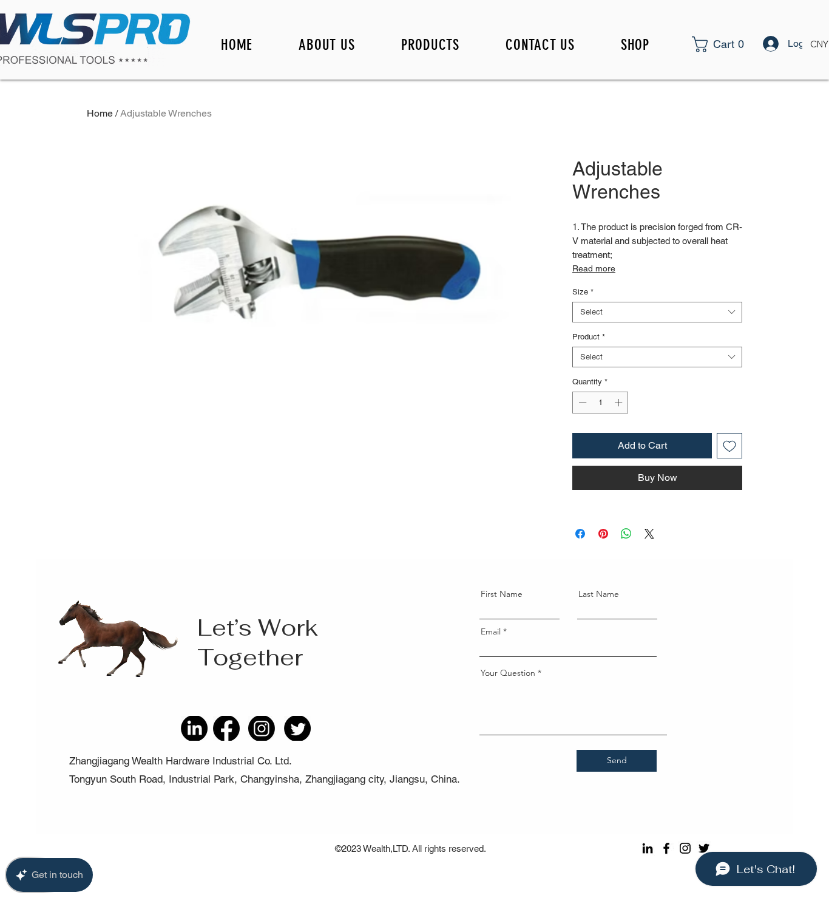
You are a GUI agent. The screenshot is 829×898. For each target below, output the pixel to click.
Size (583, 291)
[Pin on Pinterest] (603, 533)
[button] (734, 44)
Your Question (508, 672)
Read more (593, 268)
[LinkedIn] (647, 848)
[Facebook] (666, 848)
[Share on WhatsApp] (626, 533)
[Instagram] (685, 848)
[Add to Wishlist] (729, 445)
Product (588, 336)
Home (100, 113)
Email (491, 631)
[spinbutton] (600, 402)
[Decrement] (581, 402)
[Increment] (619, 402)
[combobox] (657, 312)
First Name (502, 594)
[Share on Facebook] (580, 533)
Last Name (598, 594)
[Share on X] (649, 533)
